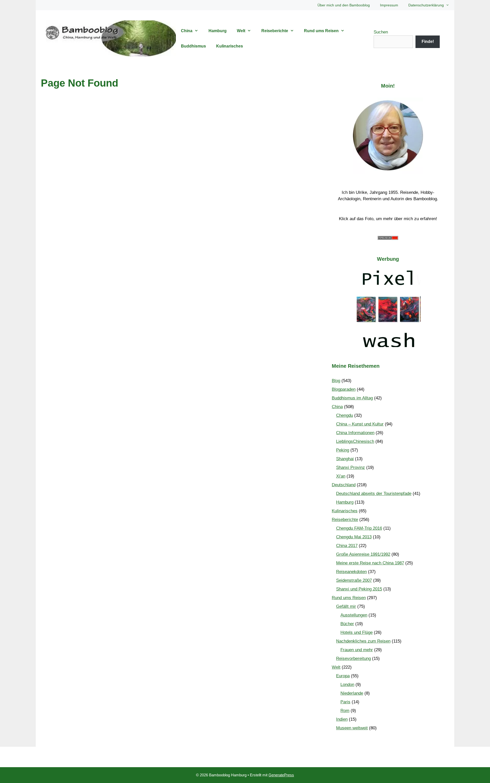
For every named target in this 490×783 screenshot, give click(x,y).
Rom (344, 710)
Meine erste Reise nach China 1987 (370, 563)
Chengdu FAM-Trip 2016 (359, 528)
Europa (343, 675)
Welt (241, 31)
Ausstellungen (353, 615)
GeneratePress (281, 775)
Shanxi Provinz (350, 467)
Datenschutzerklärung (426, 5)
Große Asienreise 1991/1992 (363, 554)
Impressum (389, 5)
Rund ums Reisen (321, 31)
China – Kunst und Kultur (360, 424)
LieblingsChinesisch (355, 441)
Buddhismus (193, 46)
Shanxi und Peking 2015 (359, 589)
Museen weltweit (352, 728)
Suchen (381, 32)
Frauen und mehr (356, 649)
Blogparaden (344, 389)
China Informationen (355, 432)
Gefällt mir (346, 606)
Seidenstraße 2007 (354, 580)
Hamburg (218, 31)
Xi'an (340, 476)
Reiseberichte (274, 31)
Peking (342, 450)
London (347, 684)
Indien (342, 719)
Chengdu (344, 415)
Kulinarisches (229, 46)
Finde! (428, 41)
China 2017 (347, 545)
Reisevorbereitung (353, 658)
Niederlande (351, 693)
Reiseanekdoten (351, 571)
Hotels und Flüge (356, 632)
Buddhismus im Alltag (352, 398)
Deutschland (344, 484)
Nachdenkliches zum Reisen (363, 641)
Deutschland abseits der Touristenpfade (373, 493)
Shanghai (345, 458)
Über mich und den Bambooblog (343, 5)
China (186, 31)
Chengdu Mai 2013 (354, 537)
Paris (345, 701)
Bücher (347, 623)
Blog (336, 380)
